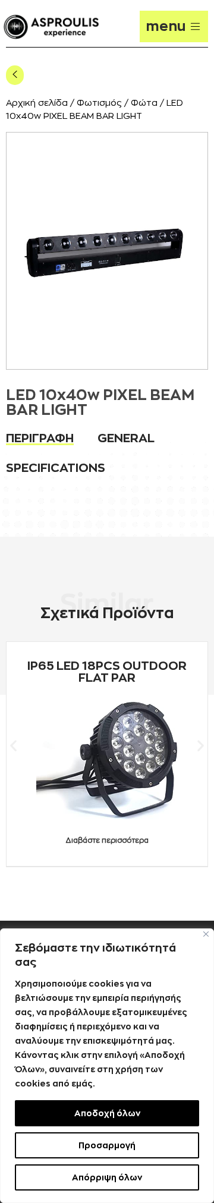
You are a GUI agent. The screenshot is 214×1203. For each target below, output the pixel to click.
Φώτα (144, 103)
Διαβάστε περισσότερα (107, 840)
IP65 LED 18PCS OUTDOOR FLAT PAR (107, 672)
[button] (13, 745)
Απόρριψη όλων (107, 1177)
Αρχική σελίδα (37, 103)
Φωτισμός (99, 103)
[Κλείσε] (206, 934)
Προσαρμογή (107, 1145)
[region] (107, 1065)
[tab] (40, 438)
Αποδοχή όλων (107, 1113)
